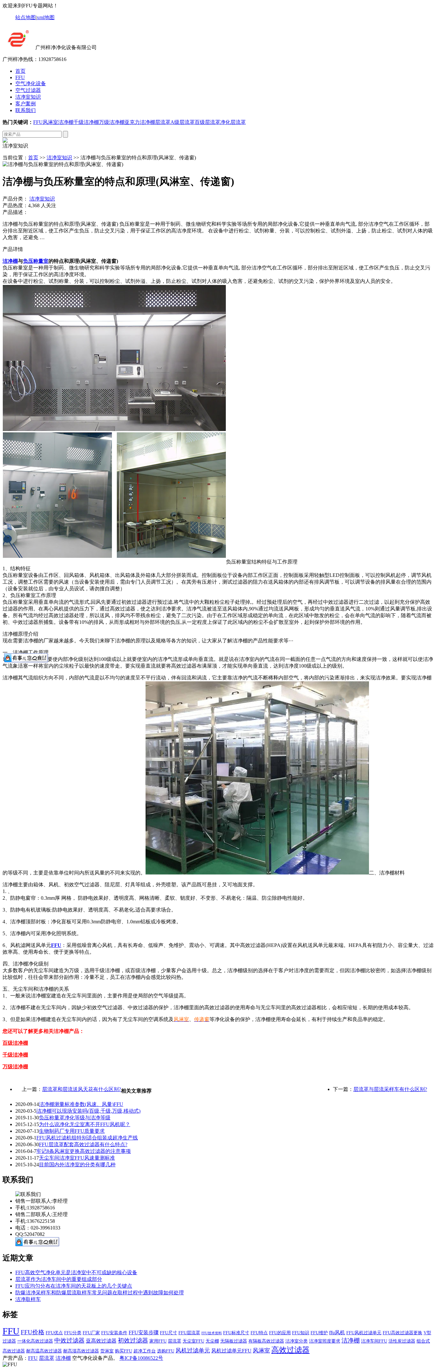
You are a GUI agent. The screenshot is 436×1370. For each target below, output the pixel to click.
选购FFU (165, 1351)
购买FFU (123, 1351)
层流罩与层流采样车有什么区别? (390, 1089)
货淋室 (107, 1351)
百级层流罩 (207, 122)
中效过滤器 (69, 1340)
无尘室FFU (193, 1341)
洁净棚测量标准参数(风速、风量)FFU (81, 1104)
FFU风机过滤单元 (363, 1332)
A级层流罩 (182, 122)
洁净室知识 (28, 97)
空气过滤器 (28, 90)
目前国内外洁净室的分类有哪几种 (77, 1164)
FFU (20, 77)
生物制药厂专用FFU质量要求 (72, 1131)
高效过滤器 (290, 1349)
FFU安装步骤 (144, 1332)
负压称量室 (36, 261)
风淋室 (50, 122)
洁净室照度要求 (324, 1341)
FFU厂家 (91, 1332)
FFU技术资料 (211, 1333)
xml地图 (46, 17)
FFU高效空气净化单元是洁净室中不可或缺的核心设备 (76, 1272)
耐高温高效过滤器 (44, 1351)
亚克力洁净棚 (139, 122)
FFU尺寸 (168, 1332)
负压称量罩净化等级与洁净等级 (74, 1117)
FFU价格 (32, 1332)
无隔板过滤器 (233, 1341)
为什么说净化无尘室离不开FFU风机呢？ (84, 1124)
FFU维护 (319, 1332)
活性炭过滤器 (401, 1341)
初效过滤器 (133, 1340)
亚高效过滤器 (101, 1341)
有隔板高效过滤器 (266, 1341)
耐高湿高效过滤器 (81, 1351)
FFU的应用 (280, 1332)
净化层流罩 (233, 122)
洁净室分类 (296, 1341)
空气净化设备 (30, 83)
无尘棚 (212, 1341)
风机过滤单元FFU (231, 1350)
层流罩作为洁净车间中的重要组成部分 (58, 1279)
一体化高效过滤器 (35, 1341)
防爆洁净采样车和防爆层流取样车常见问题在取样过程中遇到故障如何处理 (99, 1292)
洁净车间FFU (374, 1341)
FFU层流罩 (189, 1332)
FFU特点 (259, 1332)
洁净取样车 (28, 1299)
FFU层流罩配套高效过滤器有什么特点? (83, 1144)
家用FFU (158, 1341)
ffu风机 (337, 1332)
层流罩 (162, 122)
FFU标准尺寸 (236, 1332)
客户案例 (25, 103)
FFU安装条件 (114, 1332)
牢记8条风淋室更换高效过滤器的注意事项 (83, 1151)
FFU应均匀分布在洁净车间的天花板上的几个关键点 (73, 1286)
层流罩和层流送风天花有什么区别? (81, 1089)
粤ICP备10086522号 (141, 1358)
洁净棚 (65, 122)
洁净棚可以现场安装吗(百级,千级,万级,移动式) (88, 1111)
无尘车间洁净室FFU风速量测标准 (77, 1158)
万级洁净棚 (111, 122)
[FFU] (18, 47)
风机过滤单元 (193, 1350)
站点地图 (25, 17)
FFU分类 (72, 1332)
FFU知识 (300, 1332)
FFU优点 (54, 1332)
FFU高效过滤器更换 (402, 1332)
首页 (20, 71)
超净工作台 (144, 1351)
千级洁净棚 (86, 122)
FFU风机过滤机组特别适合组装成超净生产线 (87, 1137)
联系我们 (25, 110)
